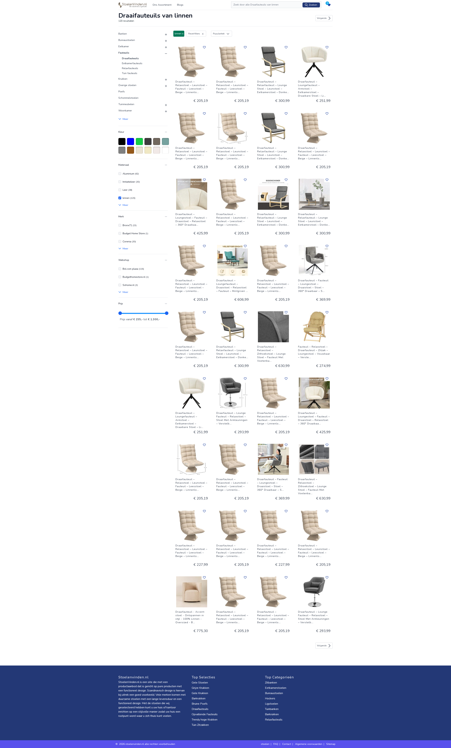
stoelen (265, 744)
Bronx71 (130, 225)
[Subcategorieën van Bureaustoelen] (164, 40)
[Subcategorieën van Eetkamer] (164, 47)
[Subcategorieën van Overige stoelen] (164, 86)
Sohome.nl (130, 285)
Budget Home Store (135, 233)
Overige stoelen (127, 85)
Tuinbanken (272, 709)
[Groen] (140, 143)
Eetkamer (123, 46)
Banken (122, 33)
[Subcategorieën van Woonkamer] (164, 111)
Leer (127, 190)
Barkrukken (198, 698)
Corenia (129, 241)
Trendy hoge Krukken (204, 720)
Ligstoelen (271, 704)
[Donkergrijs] (148, 143)
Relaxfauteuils (130, 68)
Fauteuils (123, 52)
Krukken (122, 79)
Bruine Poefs (200, 704)
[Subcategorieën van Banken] (164, 34)
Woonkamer (125, 110)
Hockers (270, 698)
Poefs (121, 91)
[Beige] (148, 152)
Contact (286, 744)
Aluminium (131, 173)
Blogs (180, 5)
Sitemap (330, 744)
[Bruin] (131, 152)
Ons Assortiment (162, 5)
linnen (129, 198)
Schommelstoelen (128, 98)
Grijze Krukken (200, 688)
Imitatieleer (131, 181)
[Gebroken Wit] (140, 152)
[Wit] (166, 152)
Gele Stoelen (200, 683)
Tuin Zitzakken (200, 725)
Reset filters (194, 33)
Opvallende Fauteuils (205, 714)
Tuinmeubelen (126, 104)
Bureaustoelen (126, 40)
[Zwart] (122, 143)
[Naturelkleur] (157, 152)
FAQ (275, 744)
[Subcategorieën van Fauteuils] (164, 53)
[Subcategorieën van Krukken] (164, 79)
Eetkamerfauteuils (132, 63)
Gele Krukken (200, 693)
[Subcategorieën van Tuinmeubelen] (164, 105)
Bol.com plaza (133, 269)
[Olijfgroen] (166, 143)
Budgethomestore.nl (136, 277)
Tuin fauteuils (129, 73)
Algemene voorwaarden (308, 744)
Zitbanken (271, 683)
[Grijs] (122, 152)
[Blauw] (131, 143)
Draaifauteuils (130, 58)
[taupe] (157, 143)
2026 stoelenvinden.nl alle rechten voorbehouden (147, 744)
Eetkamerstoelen (275, 688)
